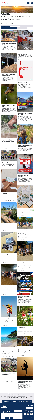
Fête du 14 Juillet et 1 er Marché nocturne (23, 297)
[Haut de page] (32, 418)
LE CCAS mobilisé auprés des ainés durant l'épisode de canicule (8, 286)
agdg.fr (31, 417)
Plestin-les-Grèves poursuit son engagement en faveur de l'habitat (24, 263)
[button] (28, 3)
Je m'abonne (30, 408)
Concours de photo (21, 327)
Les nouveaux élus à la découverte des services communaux (8, 374)
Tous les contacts (18, 411)
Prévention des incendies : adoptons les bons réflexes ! (25, 114)
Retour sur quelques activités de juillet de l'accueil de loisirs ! (25, 146)
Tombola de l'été (4, 193)
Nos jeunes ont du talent (6, 224)
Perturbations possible (22, 82)
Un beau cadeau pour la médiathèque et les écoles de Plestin (9, 254)
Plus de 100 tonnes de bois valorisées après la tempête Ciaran (8, 75)
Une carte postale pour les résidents (24, 209)
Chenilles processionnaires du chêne (25, 347)
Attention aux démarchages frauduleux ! (23, 176)
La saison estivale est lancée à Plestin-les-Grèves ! (25, 231)
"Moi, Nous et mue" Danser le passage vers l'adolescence (24, 382)
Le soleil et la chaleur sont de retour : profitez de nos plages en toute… (8, 349)
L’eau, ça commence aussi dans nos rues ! (24, 52)
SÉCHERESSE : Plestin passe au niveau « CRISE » (8, 106)
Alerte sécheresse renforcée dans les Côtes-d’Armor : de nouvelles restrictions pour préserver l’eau (8, 140)
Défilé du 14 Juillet (5, 162)
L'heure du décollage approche (7, 318)
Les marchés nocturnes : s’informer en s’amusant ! (9, 44)
